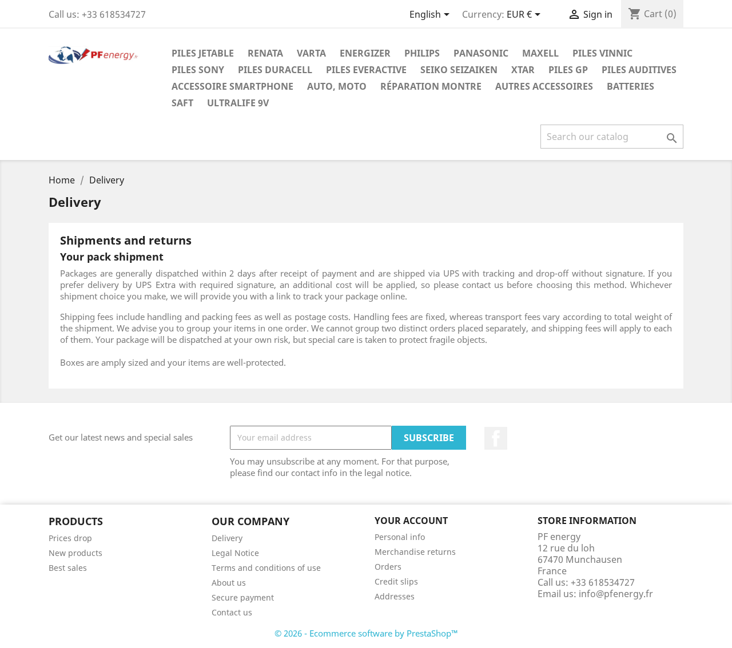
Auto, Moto (337, 86)
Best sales (68, 567)
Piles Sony (198, 69)
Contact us (232, 612)
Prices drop (70, 538)
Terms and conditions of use (266, 567)
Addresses (395, 596)
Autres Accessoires (544, 86)
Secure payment (243, 597)
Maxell (540, 53)
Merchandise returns (415, 551)
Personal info (400, 536)
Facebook (495, 438)
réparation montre (431, 86)
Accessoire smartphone (232, 86)
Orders (388, 566)
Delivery (227, 538)
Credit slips (396, 581)
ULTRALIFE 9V (238, 103)
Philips (422, 53)
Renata (265, 53)
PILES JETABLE (203, 53)
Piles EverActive (366, 69)
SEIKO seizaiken (459, 69)
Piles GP (568, 69)
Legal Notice (235, 552)
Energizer (365, 53)
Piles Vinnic (602, 53)
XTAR (523, 69)
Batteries (630, 86)
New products (75, 552)
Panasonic (480, 53)
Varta (311, 53)
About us (229, 582)
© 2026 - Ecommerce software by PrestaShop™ (366, 633)
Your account (411, 520)
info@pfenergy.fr (616, 593)
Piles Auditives (639, 69)
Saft (182, 103)
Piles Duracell (275, 69)
